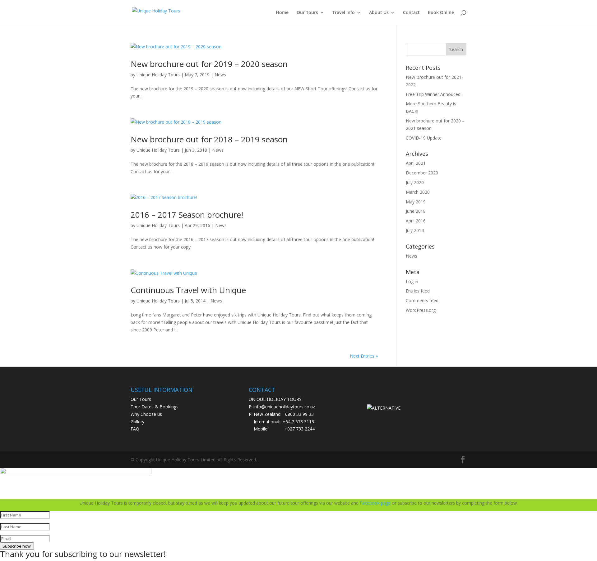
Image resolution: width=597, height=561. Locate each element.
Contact (411, 12)
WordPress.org (421, 310)
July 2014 (415, 230)
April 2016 (416, 221)
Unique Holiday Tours (158, 75)
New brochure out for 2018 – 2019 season (209, 139)
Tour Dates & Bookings (154, 407)
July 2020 (415, 182)
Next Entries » (364, 356)
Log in (412, 281)
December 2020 (422, 173)
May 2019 (416, 202)
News (220, 75)
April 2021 (416, 163)
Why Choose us (146, 414)
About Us (379, 12)
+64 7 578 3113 (298, 422)
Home (282, 12)
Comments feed (422, 300)
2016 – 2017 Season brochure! (187, 214)
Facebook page (375, 503)
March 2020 (418, 192)
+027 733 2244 (300, 429)
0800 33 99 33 (299, 414)
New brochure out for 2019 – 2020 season (209, 63)
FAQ (135, 429)
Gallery (137, 422)
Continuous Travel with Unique (188, 290)
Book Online (441, 12)
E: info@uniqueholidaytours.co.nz (282, 407)
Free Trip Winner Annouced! (433, 94)
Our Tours (307, 12)
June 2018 (416, 211)
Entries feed (418, 291)
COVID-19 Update (424, 138)
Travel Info (343, 12)
